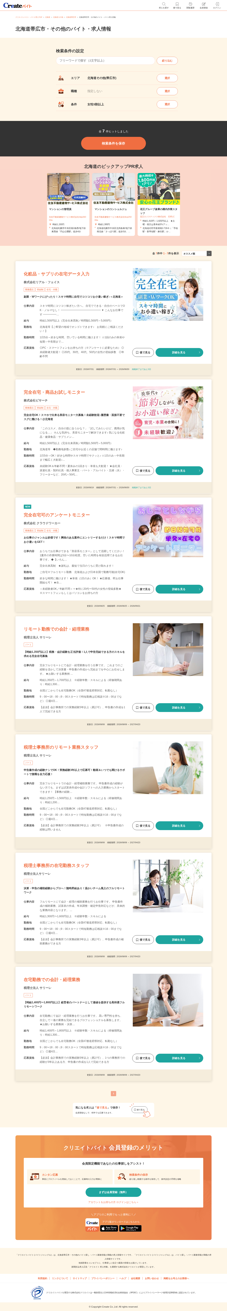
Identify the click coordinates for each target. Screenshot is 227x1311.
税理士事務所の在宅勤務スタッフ (56, 865)
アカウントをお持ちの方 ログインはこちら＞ (113, 1202)
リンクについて (60, 1278)
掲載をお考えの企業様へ (176, 1278)
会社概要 (135, 1278)
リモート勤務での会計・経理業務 (56, 629)
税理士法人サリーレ (37, 873)
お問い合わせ (152, 1278)
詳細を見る (178, 352)
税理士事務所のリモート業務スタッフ (61, 747)
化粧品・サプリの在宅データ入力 (57, 273)
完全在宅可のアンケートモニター (57, 514)
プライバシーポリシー (103, 1278)
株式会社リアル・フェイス (42, 282)
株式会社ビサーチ (36, 400)
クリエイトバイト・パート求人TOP (28, 17)
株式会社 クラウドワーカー (42, 523)
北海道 (47, 17)
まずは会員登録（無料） (113, 1192)
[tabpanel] (113, 204)
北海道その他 (58, 17)
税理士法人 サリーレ (38, 637)
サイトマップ (80, 1278)
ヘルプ (122, 1278)
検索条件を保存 (113, 143)
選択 (167, 78)
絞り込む (167, 60)
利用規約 (42, 1278)
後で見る (145, 352)
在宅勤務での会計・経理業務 (52, 979)
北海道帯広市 (71, 17)
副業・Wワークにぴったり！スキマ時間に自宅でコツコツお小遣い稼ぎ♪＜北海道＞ (73, 296)
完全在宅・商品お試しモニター (54, 392)
